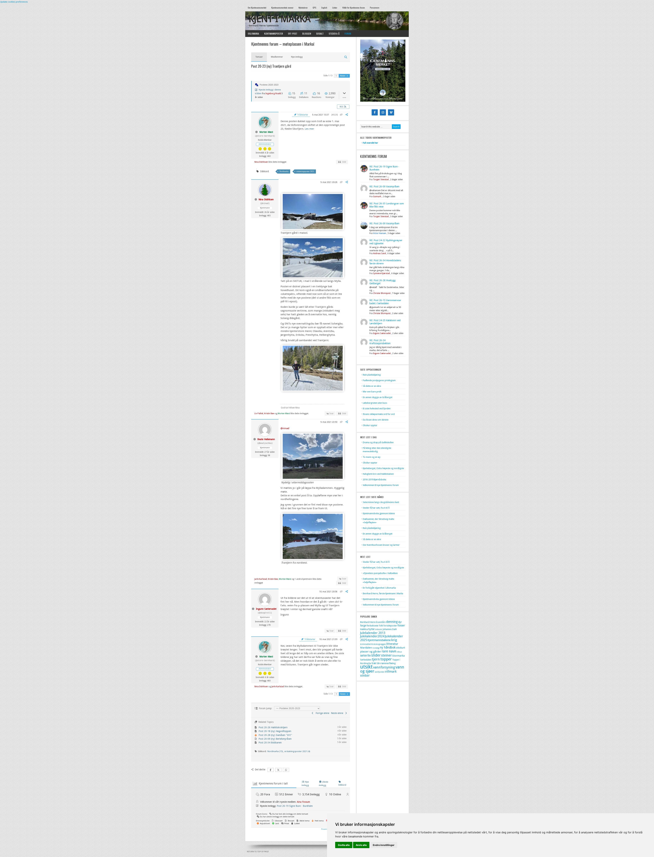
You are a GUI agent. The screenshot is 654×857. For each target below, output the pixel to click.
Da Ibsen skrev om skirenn (375, 419)
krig (394, 640)
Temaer (259, 57)
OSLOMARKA (252, 33)
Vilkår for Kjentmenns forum (353, 7)
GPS (314, 7)
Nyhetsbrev (303, 7)
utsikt (366, 667)
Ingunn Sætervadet (266, 608)
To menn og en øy (371, 457)
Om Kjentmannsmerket (255, 7)
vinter (365, 675)
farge (363, 625)
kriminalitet (365, 644)
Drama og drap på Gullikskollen (378, 442)
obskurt (400, 647)
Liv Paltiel (258, 413)
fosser (401, 625)
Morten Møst (266, 132)
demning (392, 622)
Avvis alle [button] (361, 845)
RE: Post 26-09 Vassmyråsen (384, 186)
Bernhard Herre (368, 622)
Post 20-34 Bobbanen (270, 742)
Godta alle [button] (344, 845)
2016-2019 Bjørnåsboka (374, 479)
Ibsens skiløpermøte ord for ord (379, 414)
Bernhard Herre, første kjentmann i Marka (383, 593)
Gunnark (377, 196)
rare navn (389, 651)
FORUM (348, 33)
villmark (390, 671)
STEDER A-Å (334, 33)
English (324, 7)
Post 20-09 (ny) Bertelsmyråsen (275, 738)
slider (376, 655)
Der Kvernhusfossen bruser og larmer (381, 545)
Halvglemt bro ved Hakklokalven (378, 474)
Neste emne (338, 713)
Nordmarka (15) (275, 751)
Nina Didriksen (261, 162)
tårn (379, 663)
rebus (399, 652)
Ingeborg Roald (273, 93)
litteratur (392, 643)
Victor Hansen (379, 233)
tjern (376, 659)
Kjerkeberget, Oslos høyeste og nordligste (383, 468)
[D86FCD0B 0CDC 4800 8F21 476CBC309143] (313, 276)
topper (386, 659)
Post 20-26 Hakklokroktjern (273, 727)
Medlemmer (277, 57)
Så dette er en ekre (372, 386)
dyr (400, 622)
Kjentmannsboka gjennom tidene (379, 513)
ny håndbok (387, 647)
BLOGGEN (306, 33)
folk (381, 625)
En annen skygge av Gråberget (377, 397)
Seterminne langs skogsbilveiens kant (381, 502)
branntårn (381, 622)
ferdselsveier (373, 626)
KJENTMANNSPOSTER (272, 33)
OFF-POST (292, 33)
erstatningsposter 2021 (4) (297, 751)
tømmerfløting (388, 663)
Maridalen (366, 647)
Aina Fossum (303, 801)
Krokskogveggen (378, 644)
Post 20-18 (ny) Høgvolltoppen (275, 731)
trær (374, 663)
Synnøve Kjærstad (381, 273)
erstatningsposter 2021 (305, 171)
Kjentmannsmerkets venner (282, 7)
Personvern (374, 7)
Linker (334, 7)
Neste (343, 76)
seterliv (365, 655)
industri (378, 629)
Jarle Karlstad (260, 579)
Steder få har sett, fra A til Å (376, 508)
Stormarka (398, 655)
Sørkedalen (365, 659)
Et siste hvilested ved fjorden (377, 408)
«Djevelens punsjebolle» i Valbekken (380, 573)
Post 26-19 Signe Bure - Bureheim (295, 806)
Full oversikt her (370, 143)
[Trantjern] (313, 478)
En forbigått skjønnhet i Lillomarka (379, 588)
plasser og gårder (370, 651)
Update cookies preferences (14, 2)
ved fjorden (380, 672)
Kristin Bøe (269, 413)
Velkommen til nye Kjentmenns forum (381, 485)
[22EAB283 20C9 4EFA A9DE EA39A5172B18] (313, 389)
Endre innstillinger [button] (383, 845)
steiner (386, 655)
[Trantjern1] (313, 558)
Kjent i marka (280, 19)
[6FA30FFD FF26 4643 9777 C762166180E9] (313, 228)
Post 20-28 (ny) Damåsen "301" (275, 735)
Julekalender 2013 (372, 633)
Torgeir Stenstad (381, 179)
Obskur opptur (370, 425)
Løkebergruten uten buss (375, 403)
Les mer (309, 128)
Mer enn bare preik (372, 391)
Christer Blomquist (382, 293)
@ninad (285, 428)
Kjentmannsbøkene (379, 640)
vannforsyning (384, 667)
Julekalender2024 (372, 636)
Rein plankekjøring (372, 374)
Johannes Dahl (390, 629)
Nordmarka (284, 171)
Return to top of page (258, 852)
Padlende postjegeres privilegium (379, 380)
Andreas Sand (379, 253)
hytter (371, 629)
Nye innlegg (297, 57)
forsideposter (390, 625)
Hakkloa (364, 629)
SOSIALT (320, 33)
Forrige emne (321, 713)
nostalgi (375, 648)
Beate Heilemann (266, 439)
